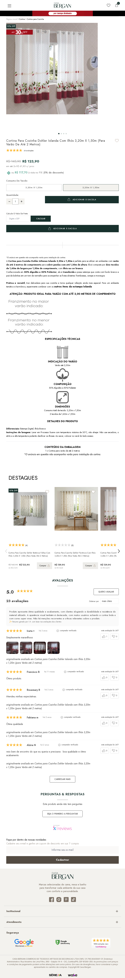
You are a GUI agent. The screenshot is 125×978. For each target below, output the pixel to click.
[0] (116, 5)
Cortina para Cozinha (35, 19)
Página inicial (11, 19)
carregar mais (62, 779)
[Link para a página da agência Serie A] (55, 975)
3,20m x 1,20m (34, 187)
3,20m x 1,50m (91, 187)
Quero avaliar (106, 591)
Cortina (22, 19)
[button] (58, 133)
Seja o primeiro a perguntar (62, 813)
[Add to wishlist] (117, 140)
